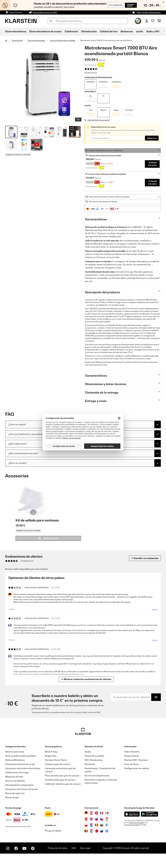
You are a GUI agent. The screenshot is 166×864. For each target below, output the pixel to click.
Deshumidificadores (15, 760)
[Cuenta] (146, 21)
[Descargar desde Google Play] (149, 814)
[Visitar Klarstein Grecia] (106, 831)
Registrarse (152, 138)
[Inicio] (8, 40)
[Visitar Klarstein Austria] (91, 813)
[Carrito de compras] (159, 21)
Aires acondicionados (36, 40)
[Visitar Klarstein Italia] (106, 813)
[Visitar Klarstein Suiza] (96, 813)
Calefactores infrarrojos (17, 772)
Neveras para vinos (14, 751)
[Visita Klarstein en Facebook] (16, 848)
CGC (73, 848)
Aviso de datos (131, 764)
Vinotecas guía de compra (58, 764)
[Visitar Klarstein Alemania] (86, 813)
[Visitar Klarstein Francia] (101, 813)
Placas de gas (12, 797)
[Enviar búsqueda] (51, 20)
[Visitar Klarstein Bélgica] (86, 831)
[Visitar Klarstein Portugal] (96, 831)
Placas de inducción (15, 793)
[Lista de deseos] (152, 21)
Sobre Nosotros (132, 751)
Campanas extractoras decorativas (22, 768)
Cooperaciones (131, 756)
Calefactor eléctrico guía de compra (63, 784)
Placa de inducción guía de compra (62, 775)
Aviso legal (85, 848)
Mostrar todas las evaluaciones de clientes (87, 679)
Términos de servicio (131, 825)
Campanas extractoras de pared (21, 789)
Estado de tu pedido (94, 756)
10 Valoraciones (91, 73)
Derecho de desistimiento (97, 775)
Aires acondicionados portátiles (63, 40)
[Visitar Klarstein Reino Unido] (91, 819)
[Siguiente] (164, 32)
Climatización (17, 40)
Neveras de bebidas (15, 780)
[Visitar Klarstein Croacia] (91, 825)
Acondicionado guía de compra (60, 779)
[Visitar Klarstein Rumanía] (96, 825)
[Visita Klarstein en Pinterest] (32, 848)
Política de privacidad (136, 823)
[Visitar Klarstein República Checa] (101, 819)
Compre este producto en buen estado (104, 155)
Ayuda (88, 751)
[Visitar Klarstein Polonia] (86, 825)
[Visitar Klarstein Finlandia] (106, 825)
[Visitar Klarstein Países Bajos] (91, 831)
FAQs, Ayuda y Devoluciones (149, 12)
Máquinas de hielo (14, 776)
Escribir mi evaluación (146, 558)
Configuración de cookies (136, 768)
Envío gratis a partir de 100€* (45, 12)
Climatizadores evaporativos (19, 785)
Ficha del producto (90, 65)
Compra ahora (130, 5)
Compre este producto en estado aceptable (107, 174)
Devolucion (90, 764)
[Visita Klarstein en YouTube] (24, 848)
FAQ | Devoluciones (94, 760)
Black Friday (51, 751)
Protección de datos (57, 848)
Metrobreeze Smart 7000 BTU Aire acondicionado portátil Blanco (106, 40)
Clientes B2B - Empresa (135, 760)
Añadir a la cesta (152, 164)
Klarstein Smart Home (56, 760)
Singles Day (50, 756)
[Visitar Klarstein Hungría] (106, 819)
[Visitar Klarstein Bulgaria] (101, 825)
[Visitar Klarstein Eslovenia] (101, 831)
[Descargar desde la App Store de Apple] (132, 814)
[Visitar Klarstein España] (86, 819)
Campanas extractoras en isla (20, 764)
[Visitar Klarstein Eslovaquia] (96, 819)
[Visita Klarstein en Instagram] (7, 848)
